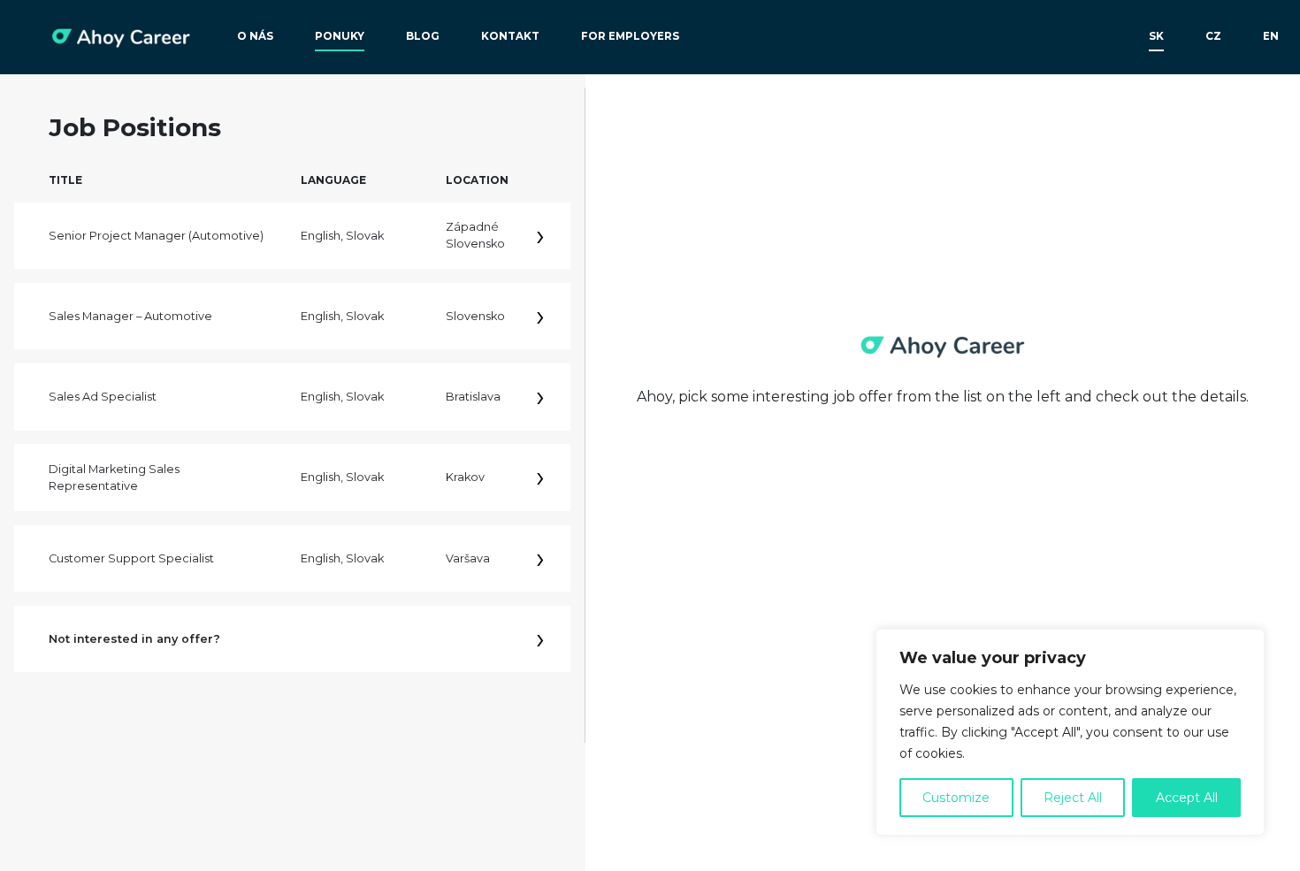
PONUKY (339, 36)
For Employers (630, 36)
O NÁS (255, 36)
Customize (956, 798)
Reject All (1073, 798)
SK (1156, 36)
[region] (1070, 732)
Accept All (1187, 798)
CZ (1213, 36)
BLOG (423, 36)
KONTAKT (510, 36)
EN (1271, 36)
